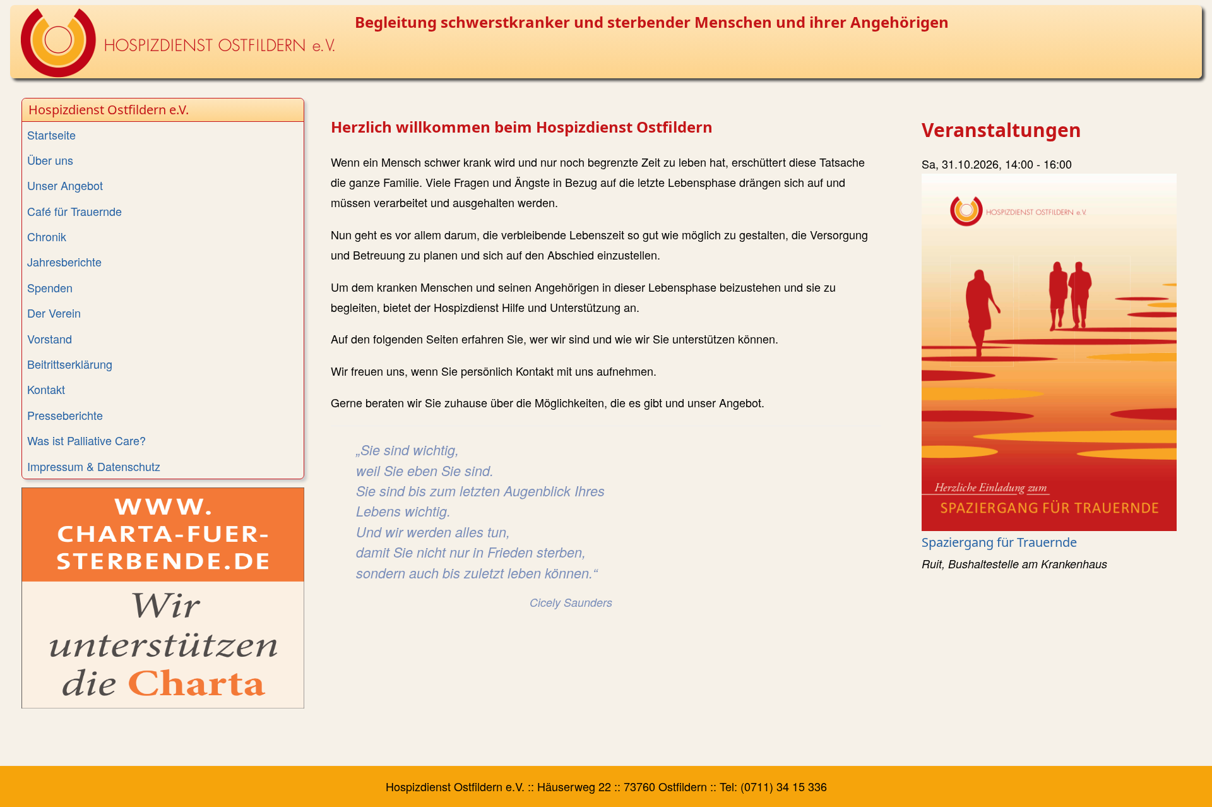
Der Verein (54, 312)
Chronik (46, 236)
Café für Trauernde (74, 211)
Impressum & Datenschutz (93, 466)
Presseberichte (65, 415)
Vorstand (49, 338)
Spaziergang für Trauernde (999, 542)
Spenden (50, 287)
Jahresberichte (64, 261)
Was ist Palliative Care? (86, 440)
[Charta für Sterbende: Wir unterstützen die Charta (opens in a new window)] (162, 597)
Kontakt (46, 389)
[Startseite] (177, 43)
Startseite (51, 134)
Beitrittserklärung (69, 364)
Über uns (50, 160)
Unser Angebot (65, 185)
